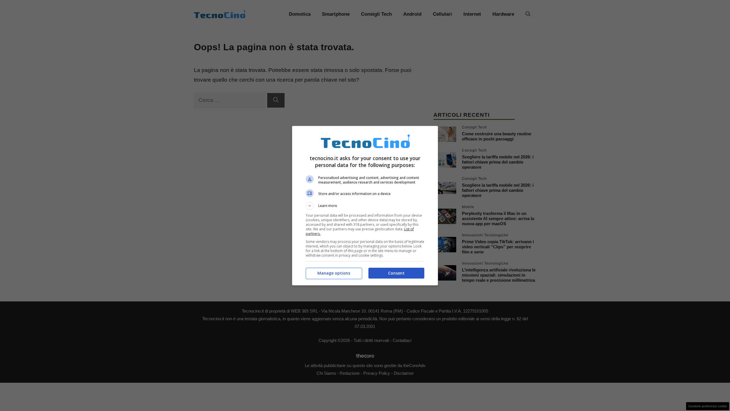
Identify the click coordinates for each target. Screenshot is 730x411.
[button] (365, 206)
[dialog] (365, 205)
